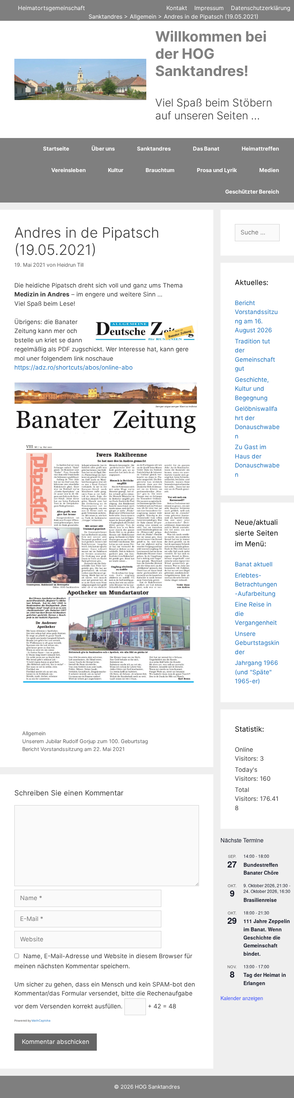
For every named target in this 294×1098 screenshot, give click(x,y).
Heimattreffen (260, 148)
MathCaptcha (41, 1020)
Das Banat (206, 148)
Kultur (115, 170)
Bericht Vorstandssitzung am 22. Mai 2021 (73, 749)
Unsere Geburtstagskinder (257, 643)
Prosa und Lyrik (217, 170)
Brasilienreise (260, 899)
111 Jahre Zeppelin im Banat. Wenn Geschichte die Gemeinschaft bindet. (266, 937)
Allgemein (34, 733)
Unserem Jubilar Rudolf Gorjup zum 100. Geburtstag (85, 741)
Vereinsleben (68, 170)
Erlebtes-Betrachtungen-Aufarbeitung (256, 584)
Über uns (103, 148)
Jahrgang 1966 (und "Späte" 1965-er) (256, 672)
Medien (269, 170)
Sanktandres (154, 148)
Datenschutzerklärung (260, 7)
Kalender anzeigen (241, 998)
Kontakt (176, 7)
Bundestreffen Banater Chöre (261, 868)
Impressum (209, 7)
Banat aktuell (253, 564)
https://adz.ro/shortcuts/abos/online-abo (73, 367)
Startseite (56, 148)
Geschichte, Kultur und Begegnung (252, 388)
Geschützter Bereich (252, 191)
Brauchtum (160, 170)
